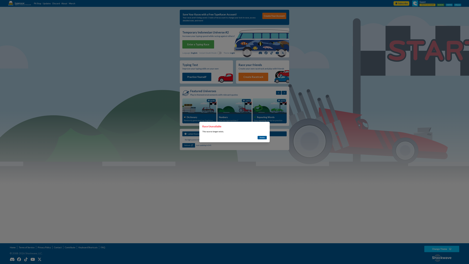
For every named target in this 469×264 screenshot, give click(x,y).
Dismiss (262, 137)
